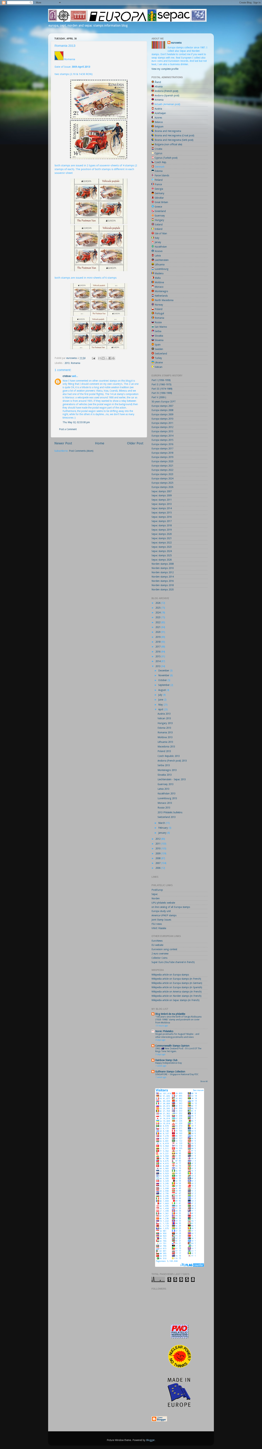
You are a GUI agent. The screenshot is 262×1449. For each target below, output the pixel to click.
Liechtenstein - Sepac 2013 (172, 779)
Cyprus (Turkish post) (166, 157)
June (161, 699)
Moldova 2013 (165, 737)
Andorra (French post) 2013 (172, 760)
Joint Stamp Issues (161, 919)
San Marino (161, 326)
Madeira (159, 273)
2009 (158, 853)
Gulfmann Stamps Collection (170, 1071)
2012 (158, 838)
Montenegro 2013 (167, 770)
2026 (158, 602)
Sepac (154, 894)
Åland (158, 82)
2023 (158, 617)
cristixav (67, 376)
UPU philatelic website (163, 902)
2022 (158, 622)
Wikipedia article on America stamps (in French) (176, 991)
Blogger (150, 1440)
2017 (158, 646)
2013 (67, 363)
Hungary (159, 220)
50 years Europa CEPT (163, 401)
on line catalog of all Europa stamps (170, 907)
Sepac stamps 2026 (161, 559)
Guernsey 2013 (165, 784)
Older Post (135, 443)
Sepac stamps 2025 (161, 555)
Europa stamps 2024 (162, 478)
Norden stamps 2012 (162, 572)
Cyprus (158, 153)
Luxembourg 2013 (167, 798)
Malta (158, 277)
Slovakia (159, 335)
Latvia (158, 255)
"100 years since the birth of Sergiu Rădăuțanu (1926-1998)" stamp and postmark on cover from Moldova (178, 1019)
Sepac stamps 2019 (161, 529)
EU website (157, 945)
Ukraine (159, 362)
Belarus (159, 122)
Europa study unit (161, 911)
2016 (158, 651)
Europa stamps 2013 (162, 431)
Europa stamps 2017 (162, 448)
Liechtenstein (162, 260)
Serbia (158, 331)
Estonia (159, 171)
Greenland (160, 211)
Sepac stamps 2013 (161, 504)
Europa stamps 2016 (162, 444)
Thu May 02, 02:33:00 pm (76, 422)
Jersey (158, 242)
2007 (158, 863)
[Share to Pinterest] (113, 358)
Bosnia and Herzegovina (168, 131)
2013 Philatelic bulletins (170, 812)
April (161, 709)
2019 (158, 637)
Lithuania (160, 264)
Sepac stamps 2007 (161, 491)
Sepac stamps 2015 (161, 512)
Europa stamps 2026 (162, 487)
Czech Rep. (161, 162)
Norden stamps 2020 (162, 589)
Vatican (158, 367)
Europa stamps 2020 (162, 461)
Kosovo (159, 251)
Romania (75, 363)
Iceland (159, 224)
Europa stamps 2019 (162, 457)
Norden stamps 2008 (162, 563)
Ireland (158, 229)
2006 (158, 867)
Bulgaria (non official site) (168, 144)
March (162, 822)
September (164, 685)
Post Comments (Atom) (81, 450)
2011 (158, 843)
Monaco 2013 (165, 803)
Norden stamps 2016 (162, 580)
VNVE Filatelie (158, 928)
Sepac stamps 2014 (161, 508)
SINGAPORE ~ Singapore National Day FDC (177, 1074)
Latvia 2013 (163, 788)
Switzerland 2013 (167, 817)
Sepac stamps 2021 (161, 538)
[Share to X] (106, 358)
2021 (158, 627)
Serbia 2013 (164, 765)
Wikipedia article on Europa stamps (170, 974)
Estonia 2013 (164, 727)
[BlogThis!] (103, 358)
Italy (157, 237)
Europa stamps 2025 (162, 482)
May (161, 704)
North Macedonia (164, 300)
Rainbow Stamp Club (166, 1060)
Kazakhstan (161, 246)
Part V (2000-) (158, 397)
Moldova (159, 282)
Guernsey (160, 215)
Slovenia (159, 340)
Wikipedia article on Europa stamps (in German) (176, 983)
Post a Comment (68, 429)
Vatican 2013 (164, 718)
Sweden (159, 349)
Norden (155, 898)
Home (99, 443)
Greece (158, 206)
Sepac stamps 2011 (161, 499)
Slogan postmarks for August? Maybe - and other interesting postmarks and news (177, 1035)
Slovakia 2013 (165, 774)
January (162, 832)
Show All (204, 1081)
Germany (159, 193)
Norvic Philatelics (164, 1031)
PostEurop (157, 889)
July (160, 694)
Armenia (159, 99)
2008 (158, 858)
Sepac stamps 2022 (161, 542)
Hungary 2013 (165, 723)
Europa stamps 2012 (162, 427)
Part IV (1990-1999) (161, 393)
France (158, 184)
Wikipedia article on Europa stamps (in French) (176, 978)
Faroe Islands (162, 175)
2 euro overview (159, 953)
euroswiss (176, 42)
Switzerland (161, 353)
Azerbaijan (160, 113)
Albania (159, 86)
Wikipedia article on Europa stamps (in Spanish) (176, 987)
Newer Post (63, 443)
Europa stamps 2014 (162, 435)
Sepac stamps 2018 (161, 525)
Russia (158, 322)
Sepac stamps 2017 (161, 521)
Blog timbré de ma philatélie (170, 1013)
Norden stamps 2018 (162, 585)
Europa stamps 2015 (162, 440)
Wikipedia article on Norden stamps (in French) (176, 995)
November (164, 675)
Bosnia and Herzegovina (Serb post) (174, 139)
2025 (158, 607)
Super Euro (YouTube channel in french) (173, 962)
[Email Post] (93, 358)
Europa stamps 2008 (162, 410)
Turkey (158, 358)
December (164, 670)
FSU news (156, 924)
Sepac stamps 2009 (161, 495)
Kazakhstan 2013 (166, 793)
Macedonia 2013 (166, 746)
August (162, 690)
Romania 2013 (165, 732)
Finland (159, 179)
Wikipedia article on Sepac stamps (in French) (175, 1000)
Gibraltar (159, 197)
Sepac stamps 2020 (161, 534)
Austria (158, 108)
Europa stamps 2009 (162, 414)
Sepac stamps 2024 (161, 551)
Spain (158, 344)
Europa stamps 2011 (162, 423)
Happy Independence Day (168, 1063)
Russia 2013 (164, 807)
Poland (158, 309)
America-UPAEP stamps (163, 915)
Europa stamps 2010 (162, 418)
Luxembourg (161, 269)
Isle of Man (161, 233)
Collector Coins (159, 957)
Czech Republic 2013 (169, 756)
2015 (158, 656)
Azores (158, 117)
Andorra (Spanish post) (167, 95)
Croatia (158, 148)
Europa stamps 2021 (162, 465)
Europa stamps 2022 (162, 469)
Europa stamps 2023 (162, 474)
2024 (158, 612)
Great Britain (161, 202)
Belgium (159, 126)
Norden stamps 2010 (162, 568)
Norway (159, 304)
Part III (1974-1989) (161, 388)
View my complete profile (164, 68)
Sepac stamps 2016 (161, 516)
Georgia (159, 188)
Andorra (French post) (166, 91)
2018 (158, 641)
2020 (158, 632)
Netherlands (161, 295)
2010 (158, 848)
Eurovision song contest (164, 949)
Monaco (159, 286)
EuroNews (157, 940)
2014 (158, 661)
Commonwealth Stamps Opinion (172, 1045)
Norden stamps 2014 (162, 576)
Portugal (159, 313)
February (163, 827)
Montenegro (161, 291)
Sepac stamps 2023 (161, 546)
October (163, 680)
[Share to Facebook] (110, 358)
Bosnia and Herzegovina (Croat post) (174, 135)
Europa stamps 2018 (162, 452)
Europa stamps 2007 (162, 405)
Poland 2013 (164, 751)
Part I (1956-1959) (161, 380)
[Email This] (100, 358)
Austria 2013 (164, 713)
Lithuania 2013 (165, 741)
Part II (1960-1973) (161, 384)
